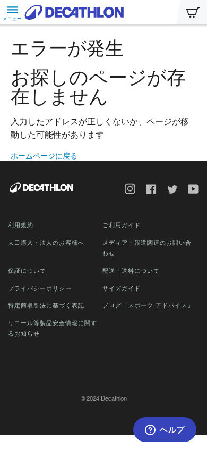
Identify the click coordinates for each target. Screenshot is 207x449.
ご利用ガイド (121, 224)
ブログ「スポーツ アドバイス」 (148, 305)
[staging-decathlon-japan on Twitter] (168, 190)
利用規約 (20, 224)
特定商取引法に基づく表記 (46, 305)
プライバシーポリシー (40, 288)
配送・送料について (131, 270)
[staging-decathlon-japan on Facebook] (147, 190)
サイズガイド (121, 288)
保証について (27, 270)
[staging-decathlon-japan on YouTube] (189, 190)
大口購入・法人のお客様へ (46, 242)
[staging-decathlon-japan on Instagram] (126, 190)
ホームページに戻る (44, 155)
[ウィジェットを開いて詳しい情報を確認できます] (164, 430)
